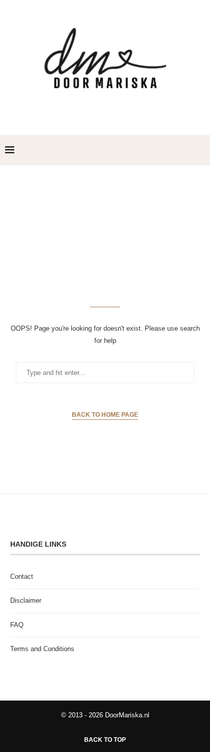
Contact (21, 576)
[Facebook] (158, 150)
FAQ (16, 625)
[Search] (200, 150)
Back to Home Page (105, 414)
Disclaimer (25, 600)
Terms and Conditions (42, 649)
